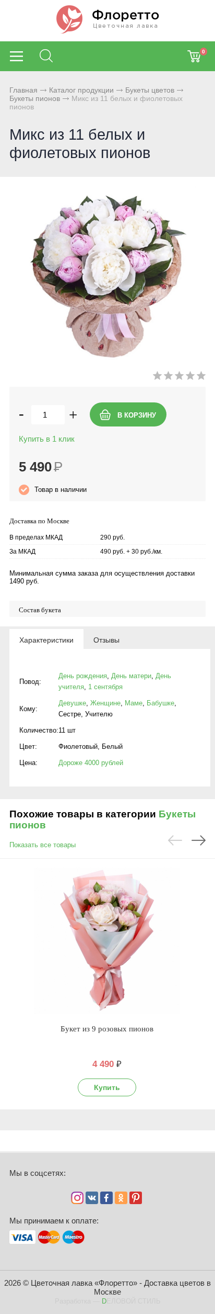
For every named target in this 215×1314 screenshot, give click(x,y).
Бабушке (160, 703)
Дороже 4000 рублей (90, 763)
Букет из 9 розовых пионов (107, 1029)
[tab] (46, 639)
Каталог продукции (81, 90)
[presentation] (46, 639)
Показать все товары (42, 845)
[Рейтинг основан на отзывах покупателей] (179, 377)
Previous (175, 840)
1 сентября (105, 687)
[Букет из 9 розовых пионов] (107, 941)
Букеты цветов (149, 90)
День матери (131, 676)
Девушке (72, 703)
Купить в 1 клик (47, 438)
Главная (23, 90)
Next (199, 840)
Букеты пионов (34, 98)
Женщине (105, 703)
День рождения (82, 676)
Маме (133, 703)
